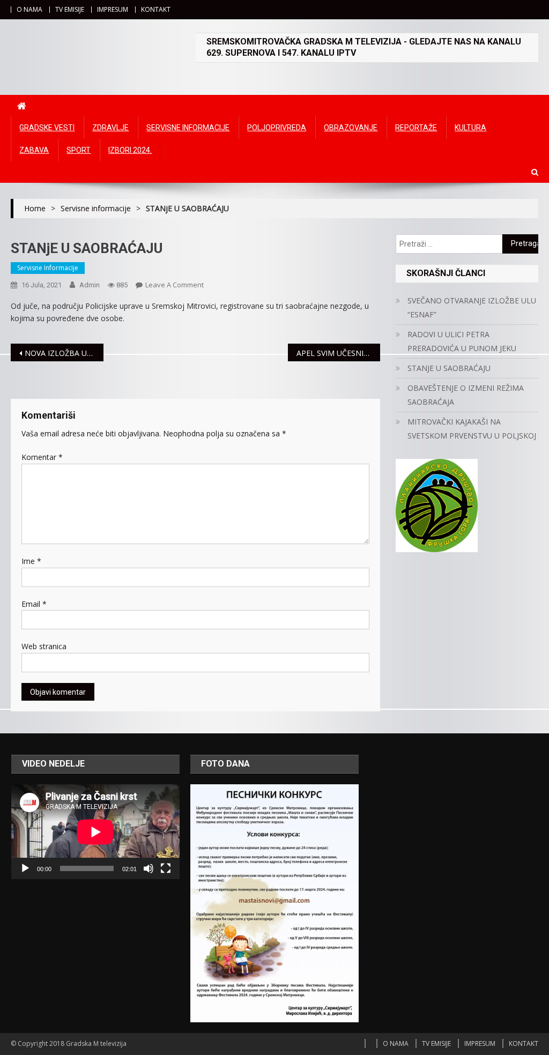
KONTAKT (155, 9)
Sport (78, 150)
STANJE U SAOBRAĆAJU (449, 368)
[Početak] (25, 868)
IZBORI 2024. (130, 150)
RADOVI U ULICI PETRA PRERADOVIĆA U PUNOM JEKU (461, 341)
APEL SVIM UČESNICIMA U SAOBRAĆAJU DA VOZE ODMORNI (338, 353)
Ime (31, 561)
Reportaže (416, 127)
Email (34, 604)
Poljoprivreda (276, 127)
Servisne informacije (187, 127)
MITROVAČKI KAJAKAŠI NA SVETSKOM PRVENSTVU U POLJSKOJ (471, 429)
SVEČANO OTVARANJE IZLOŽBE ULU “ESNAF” (471, 307)
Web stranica (43, 646)
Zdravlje (110, 127)
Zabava (34, 150)
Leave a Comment (174, 284)
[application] (95, 831)
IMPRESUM (112, 9)
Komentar (42, 457)
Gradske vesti (47, 127)
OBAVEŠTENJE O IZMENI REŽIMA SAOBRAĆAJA (465, 395)
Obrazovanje (350, 127)
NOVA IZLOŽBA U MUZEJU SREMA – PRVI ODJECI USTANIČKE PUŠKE (64, 353)
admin (89, 285)
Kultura (470, 127)
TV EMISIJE (69, 9)
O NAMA (29, 9)
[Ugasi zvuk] (148, 868)
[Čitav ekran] (165, 868)
